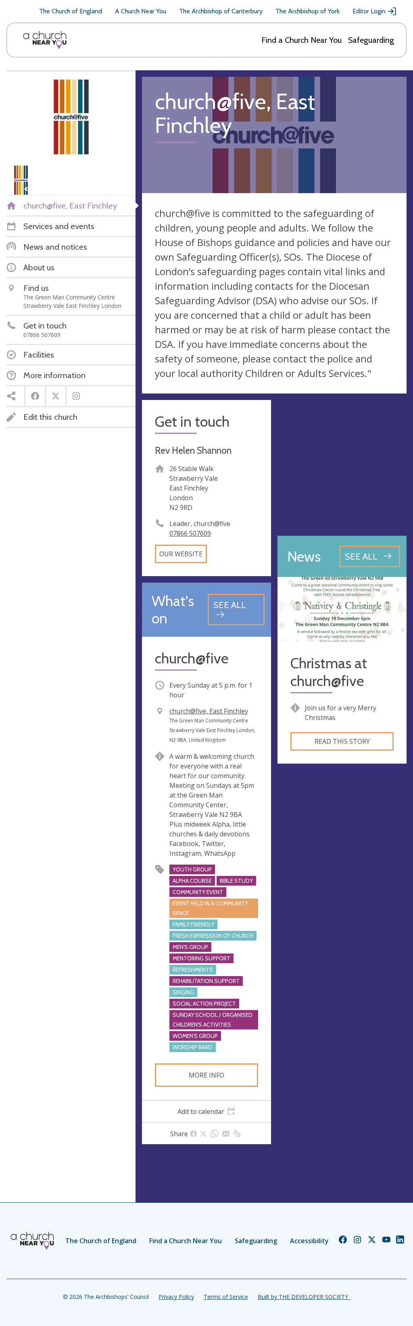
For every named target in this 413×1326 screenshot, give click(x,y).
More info (206, 1075)
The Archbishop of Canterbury (221, 11)
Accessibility (309, 1240)
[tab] (206, 1111)
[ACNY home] (45, 40)
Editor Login (369, 11)
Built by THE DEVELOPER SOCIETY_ (304, 1297)
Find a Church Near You (301, 40)
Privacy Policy (176, 1297)
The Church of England (70, 11)
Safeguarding (371, 40)
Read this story (342, 741)
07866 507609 (190, 533)
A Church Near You (140, 11)
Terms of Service (226, 1297)
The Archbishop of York (307, 11)
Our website (180, 553)
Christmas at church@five (328, 672)
